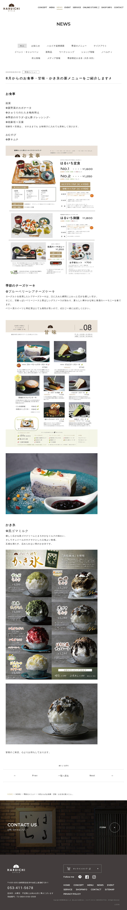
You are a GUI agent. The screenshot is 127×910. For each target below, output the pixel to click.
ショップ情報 (88, 52)
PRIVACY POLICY (72, 894)
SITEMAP (109, 889)
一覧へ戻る (63, 775)
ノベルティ (106, 52)
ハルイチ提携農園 (55, 46)
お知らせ (35, 46)
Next (92, 775)
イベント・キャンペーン (27, 52)
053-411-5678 (20, 888)
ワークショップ (66, 52)
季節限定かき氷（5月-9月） (81, 58)
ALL (22, 46)
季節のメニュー (79, 46)
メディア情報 (54, 58)
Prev (35, 775)
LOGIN (117, 904)
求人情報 (36, 58)
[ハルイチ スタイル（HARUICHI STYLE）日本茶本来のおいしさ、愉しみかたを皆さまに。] (11, 7)
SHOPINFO (81, 889)
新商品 (49, 52)
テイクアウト (100, 46)
